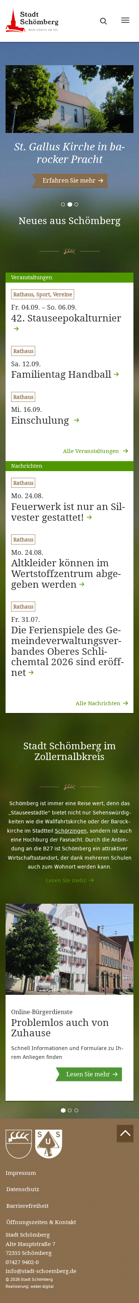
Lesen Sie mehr (66, 880)
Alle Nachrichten (98, 703)
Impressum (21, 1172)
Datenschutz (22, 1189)
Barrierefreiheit (27, 1205)
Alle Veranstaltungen (91, 450)
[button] (70, 180)
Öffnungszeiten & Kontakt (41, 1222)
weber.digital (42, 1286)
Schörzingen (71, 830)
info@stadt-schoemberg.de (41, 1270)
